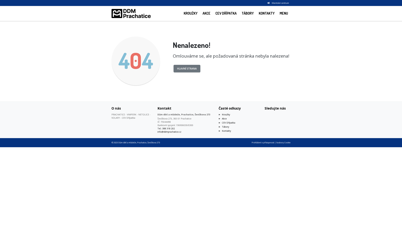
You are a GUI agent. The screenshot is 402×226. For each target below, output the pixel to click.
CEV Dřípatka (228, 122)
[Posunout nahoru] (395, 219)
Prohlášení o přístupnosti (263, 142)
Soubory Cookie (283, 142)
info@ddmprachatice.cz (169, 131)
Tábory (225, 126)
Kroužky (226, 114)
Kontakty (226, 130)
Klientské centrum (280, 3)
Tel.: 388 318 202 (166, 128)
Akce (224, 118)
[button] (284, 13)
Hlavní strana (187, 68)
